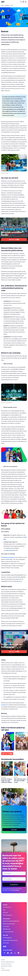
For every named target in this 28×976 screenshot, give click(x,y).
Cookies (3, 959)
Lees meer (14, 829)
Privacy (2, 968)
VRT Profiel (6, 943)
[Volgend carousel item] (24, 741)
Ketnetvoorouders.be (8, 557)
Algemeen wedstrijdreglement (11, 921)
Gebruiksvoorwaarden (6, 964)
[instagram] (7, 952)
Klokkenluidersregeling (6, 966)
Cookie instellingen (5, 970)
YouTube (3, 704)
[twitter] (14, 952)
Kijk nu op (11, 239)
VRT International (7, 915)
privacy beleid (15, 890)
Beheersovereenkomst (9, 923)
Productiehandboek (8, 931)
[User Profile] (23, 2)
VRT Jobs (5, 912)
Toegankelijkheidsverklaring (10, 940)
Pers (4, 910)
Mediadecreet (6, 929)
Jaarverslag (6, 926)
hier (18, 581)
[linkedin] (11, 952)
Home (2, 5)
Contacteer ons (7, 907)
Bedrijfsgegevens (7, 937)
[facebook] (4, 952)
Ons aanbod (7, 5)
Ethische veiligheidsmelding (7, 962)
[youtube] (18, 952)
